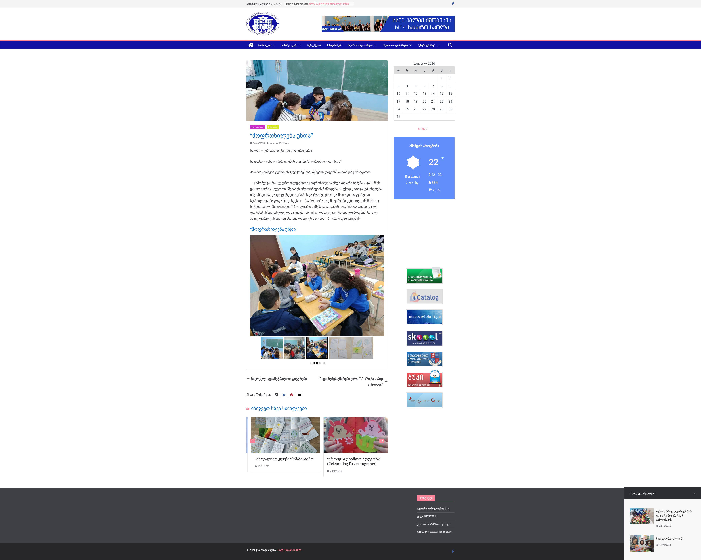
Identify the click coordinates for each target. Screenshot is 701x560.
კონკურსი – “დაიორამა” (323, 3)
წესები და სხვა (426, 45)
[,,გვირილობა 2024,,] (375, 498)
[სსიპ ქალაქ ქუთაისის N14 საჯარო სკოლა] (250, 45)
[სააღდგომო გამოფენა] (642, 538)
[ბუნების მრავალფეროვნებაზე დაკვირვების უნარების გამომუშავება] (642, 511)
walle (271, 143)
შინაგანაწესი (334, 45)
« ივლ (422, 128)
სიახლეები (264, 45)
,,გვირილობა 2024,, (361, 536)
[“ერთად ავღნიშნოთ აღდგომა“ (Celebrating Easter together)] (302, 498)
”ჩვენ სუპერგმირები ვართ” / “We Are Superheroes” (351, 459)
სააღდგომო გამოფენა (670, 538)
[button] (273, 45)
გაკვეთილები (257, 127)
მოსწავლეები (289, 45)
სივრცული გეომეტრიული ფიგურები (279, 456)
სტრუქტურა (314, 45)
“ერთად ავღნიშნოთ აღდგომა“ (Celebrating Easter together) (298, 539)
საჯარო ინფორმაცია (360, 45)
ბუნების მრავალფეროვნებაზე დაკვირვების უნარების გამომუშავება (674, 515)
